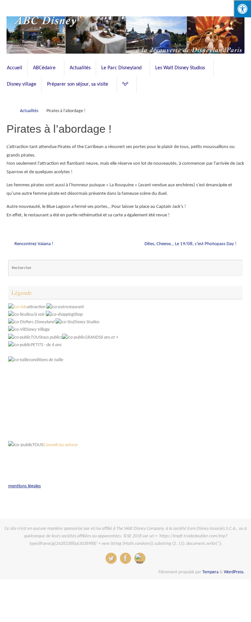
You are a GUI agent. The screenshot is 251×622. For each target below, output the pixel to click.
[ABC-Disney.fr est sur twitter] (111, 558)
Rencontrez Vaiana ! (33, 244)
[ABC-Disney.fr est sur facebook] (125, 558)
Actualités (29, 111)
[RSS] (139, 558)
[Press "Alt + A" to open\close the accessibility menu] (242, 8)
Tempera (210, 572)
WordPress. (234, 572)
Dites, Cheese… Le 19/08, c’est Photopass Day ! (191, 244)
